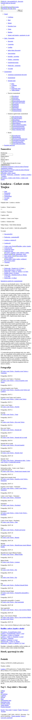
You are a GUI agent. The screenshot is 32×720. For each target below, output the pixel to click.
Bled (9, 20)
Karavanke (22, 101)
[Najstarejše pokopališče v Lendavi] (16, 594)
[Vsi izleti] (1, 209)
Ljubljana (10, 17)
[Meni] (4, 5)
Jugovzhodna (11, 53)
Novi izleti (9, 710)
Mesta (18, 120)
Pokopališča (23, 125)
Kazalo (3, 710)
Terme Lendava (15, 258)
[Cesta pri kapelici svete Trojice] (16, 382)
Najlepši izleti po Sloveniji (8, 3)
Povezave (25, 710)
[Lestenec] (10, 562)
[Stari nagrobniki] (12, 602)
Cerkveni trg (8, 248)
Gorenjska (11, 44)
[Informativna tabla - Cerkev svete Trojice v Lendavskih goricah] (16, 462)
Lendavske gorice (9, 249)
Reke (17, 107)
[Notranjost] (11, 497)
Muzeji (19, 123)
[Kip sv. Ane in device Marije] (16, 610)
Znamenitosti (8, 71)
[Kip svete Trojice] (12, 422)
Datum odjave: (5, 159)
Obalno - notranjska (13, 59)
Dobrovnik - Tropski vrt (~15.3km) (14, 268)
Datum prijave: (5, 156)
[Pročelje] (10, 407)
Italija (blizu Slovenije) (14, 50)
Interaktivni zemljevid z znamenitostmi (11, 281)
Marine (19, 137)
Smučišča (20, 142)
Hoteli (6, 14)
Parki (17, 104)
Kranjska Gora (12, 26)
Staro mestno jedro (15, 256)
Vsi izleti (10, 68)
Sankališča (22, 140)
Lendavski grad (8, 251)
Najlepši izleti (11, 80)
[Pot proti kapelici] (12, 445)
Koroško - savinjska (13, 56)
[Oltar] (9, 522)
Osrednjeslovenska (13, 62)
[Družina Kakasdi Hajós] (14, 585)
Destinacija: (4, 153)
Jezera (18, 99)
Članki (20, 710)
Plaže (17, 106)
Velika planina (15, 90)
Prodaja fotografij (5, 707)
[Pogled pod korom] (13, 530)
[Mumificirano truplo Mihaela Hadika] (16, 547)
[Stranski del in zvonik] (14, 437)
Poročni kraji (23, 139)
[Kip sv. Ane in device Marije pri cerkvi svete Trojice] (16, 619)
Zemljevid (7, 194)
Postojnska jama (15, 88)
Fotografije (7, 193)
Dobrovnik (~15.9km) (10, 278)
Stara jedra (22, 129)
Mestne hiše (22, 121)
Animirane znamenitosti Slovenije (17, 74)
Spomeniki (22, 128)
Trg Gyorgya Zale (9, 260)
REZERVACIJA (5, 165)
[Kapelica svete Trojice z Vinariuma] (16, 373)
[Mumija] (10, 537)
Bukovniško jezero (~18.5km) (12, 270)
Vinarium (7, 262)
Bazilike (19, 117)
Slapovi (19, 109)
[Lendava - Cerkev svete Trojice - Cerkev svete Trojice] (16, 179)
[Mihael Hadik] (12, 554)
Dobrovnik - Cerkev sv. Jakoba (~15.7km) (16, 271)
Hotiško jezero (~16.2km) (11, 273)
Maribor (10, 32)
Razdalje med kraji (9, 145)
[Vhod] (9, 414)
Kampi (18, 135)
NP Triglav (22, 102)
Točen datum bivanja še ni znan (12, 163)
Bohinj (10, 23)
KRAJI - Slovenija (18, 1)
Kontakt (3, 711)
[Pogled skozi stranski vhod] (15, 471)
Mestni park (7, 254)
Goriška (10, 47)
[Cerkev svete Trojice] (13, 399)
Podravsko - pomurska (14, 65)
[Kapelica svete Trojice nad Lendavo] (16, 391)
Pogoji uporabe (16, 716)
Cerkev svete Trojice (10, 246)
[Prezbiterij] (11, 505)
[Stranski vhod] (12, 453)
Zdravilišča (22, 143)
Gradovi (19, 118)
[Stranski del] (11, 430)
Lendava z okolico (26, 174)
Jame (17, 98)
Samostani (21, 126)
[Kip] (9, 570)
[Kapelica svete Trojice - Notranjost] (16, 480)
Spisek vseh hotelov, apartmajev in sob (19, 35)
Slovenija (10, 41)
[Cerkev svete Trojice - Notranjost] (16, 490)
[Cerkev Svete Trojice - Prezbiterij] (16, 514)
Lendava (4, 176)
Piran (12, 87)
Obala (9, 29)
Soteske (19, 110)
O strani (15, 710)
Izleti (5, 191)
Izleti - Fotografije (9, 38)
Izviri (17, 96)
